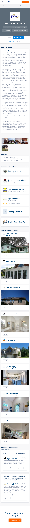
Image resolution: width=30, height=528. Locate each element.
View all (26, 137)
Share (9, 37)
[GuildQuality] (9, 2)
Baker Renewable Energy (13, 287)
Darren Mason (10, 457)
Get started (25, 2)
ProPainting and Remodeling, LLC (11, 367)
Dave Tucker (10, 483)
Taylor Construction (11, 261)
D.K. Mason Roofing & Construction (13, 457)
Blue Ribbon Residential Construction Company (13, 394)
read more (14, 492)
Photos (18, 41)
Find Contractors (15, 520)
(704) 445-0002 (6, 30)
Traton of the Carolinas (12, 314)
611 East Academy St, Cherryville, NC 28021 (15, 27)
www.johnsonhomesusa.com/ (20, 30)
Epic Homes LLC (11, 421)
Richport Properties (11, 340)
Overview (11, 41)
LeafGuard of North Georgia (11, 234)
